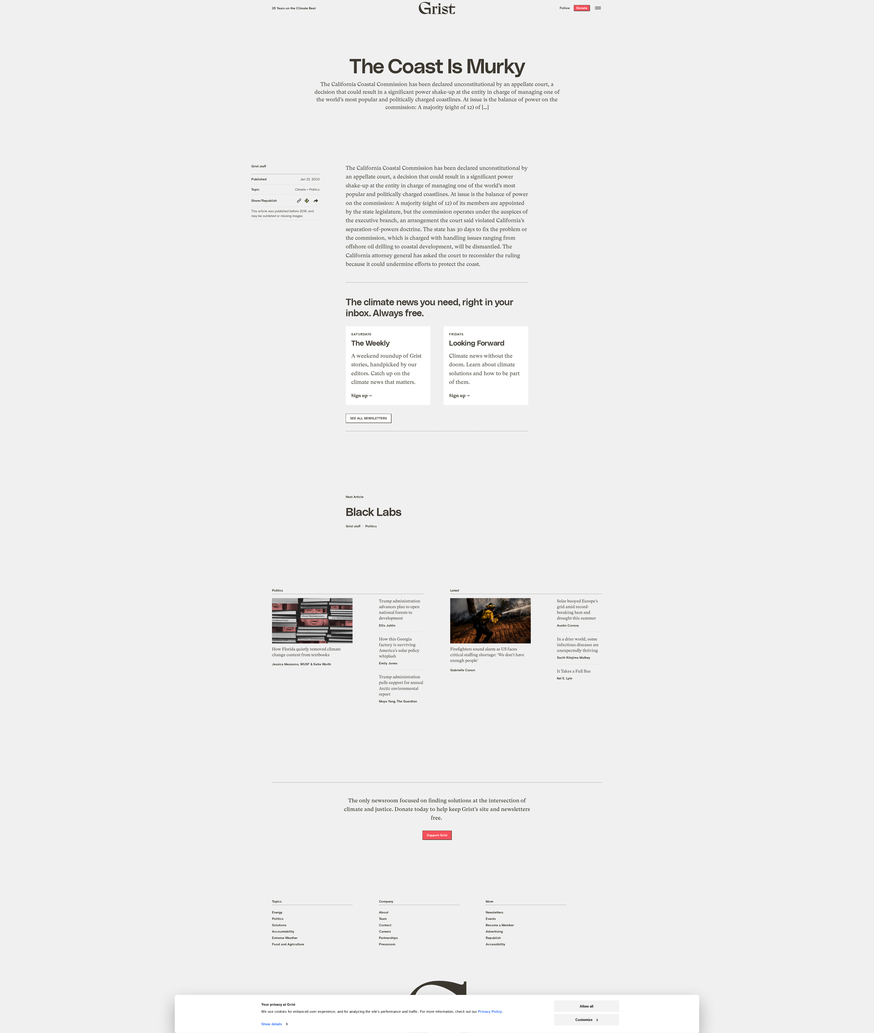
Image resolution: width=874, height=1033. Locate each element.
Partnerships (388, 938)
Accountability (283, 931)
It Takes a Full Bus (574, 671)
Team (383, 919)
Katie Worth (322, 664)
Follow (565, 8)
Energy (277, 912)
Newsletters (494, 912)
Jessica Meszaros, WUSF (291, 664)
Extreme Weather (284, 938)
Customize (583, 1019)
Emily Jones (388, 663)
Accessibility (495, 944)
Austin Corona (568, 625)
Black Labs (373, 511)
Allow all (586, 1006)
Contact (385, 925)
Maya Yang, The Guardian (398, 701)
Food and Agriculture (288, 944)
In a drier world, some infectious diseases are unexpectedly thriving (578, 645)
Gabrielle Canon (462, 670)
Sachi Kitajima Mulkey (573, 657)
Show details (271, 1024)
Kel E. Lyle (564, 678)
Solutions (279, 925)
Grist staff (258, 166)
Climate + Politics (307, 189)
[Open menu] (598, 7)
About (383, 912)
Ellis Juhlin (387, 625)
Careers (385, 931)
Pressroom (387, 944)
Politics (371, 526)
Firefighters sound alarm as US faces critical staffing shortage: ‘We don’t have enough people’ (487, 655)
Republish (493, 938)
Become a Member (500, 925)
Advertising (494, 931)
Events (491, 919)
